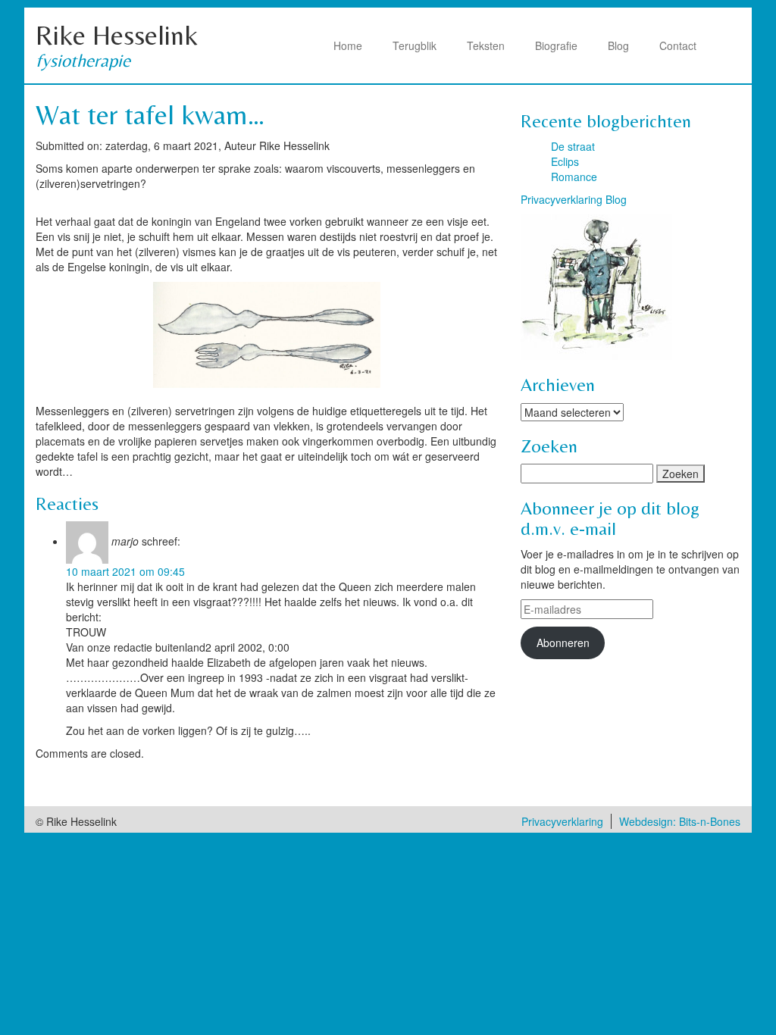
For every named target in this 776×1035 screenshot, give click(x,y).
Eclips (565, 161)
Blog (618, 45)
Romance (574, 176)
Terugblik (414, 45)
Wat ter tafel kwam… (150, 114)
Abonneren (563, 642)
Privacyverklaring (562, 821)
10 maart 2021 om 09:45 (125, 571)
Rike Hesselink (117, 35)
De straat (573, 146)
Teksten (486, 45)
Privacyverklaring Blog (574, 199)
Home (347, 45)
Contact (677, 45)
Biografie (556, 45)
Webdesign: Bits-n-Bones (679, 821)
